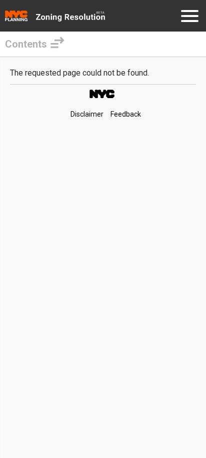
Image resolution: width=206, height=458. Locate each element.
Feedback (125, 114)
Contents (26, 44)
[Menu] (189, 18)
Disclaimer (87, 114)
